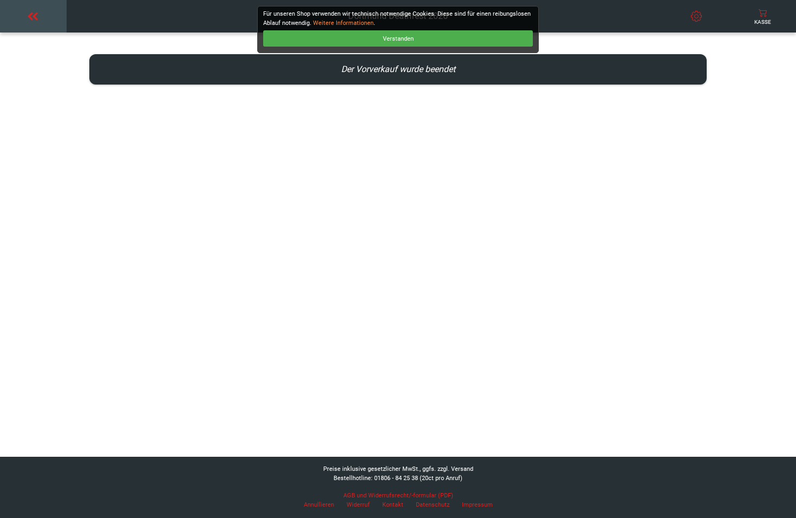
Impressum (477, 504)
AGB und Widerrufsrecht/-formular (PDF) (398, 495)
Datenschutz (432, 504)
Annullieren (319, 504)
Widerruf (358, 504)
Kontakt (392, 504)
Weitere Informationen (343, 23)
